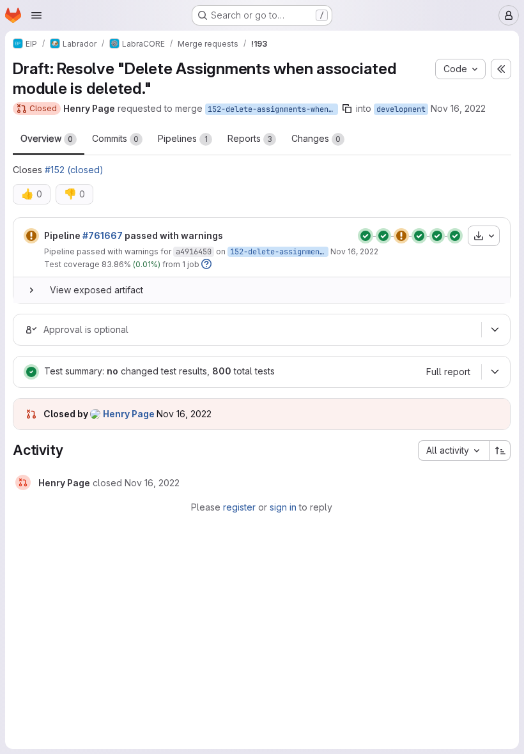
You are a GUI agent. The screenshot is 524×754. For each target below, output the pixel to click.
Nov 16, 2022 (458, 108)
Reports (249, 138)
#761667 (102, 235)
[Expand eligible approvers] (494, 329)
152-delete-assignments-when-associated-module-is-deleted (273, 109)
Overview (46, 138)
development (401, 109)
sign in (283, 507)
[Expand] (31, 290)
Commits (115, 138)
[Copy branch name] (347, 108)
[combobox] (453, 450)
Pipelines (183, 138)
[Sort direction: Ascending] (500, 450)
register (239, 507)
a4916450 (194, 252)
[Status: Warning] (31, 235)
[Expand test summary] (494, 372)
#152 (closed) (74, 169)
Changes (316, 138)
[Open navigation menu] (36, 15)
